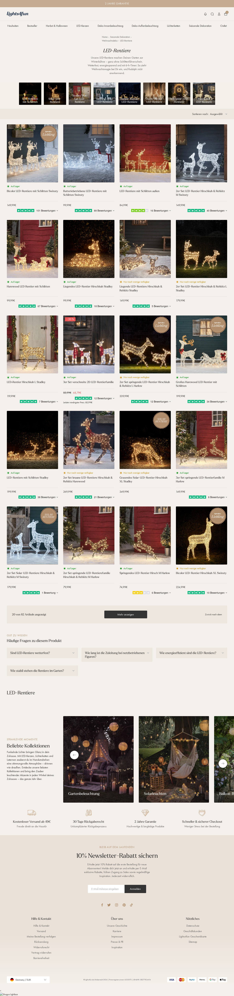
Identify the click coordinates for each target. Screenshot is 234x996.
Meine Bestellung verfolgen (41, 936)
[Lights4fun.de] (17, 14)
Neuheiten (13, 25)
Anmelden (135, 888)
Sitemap (193, 941)
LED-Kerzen (82, 25)
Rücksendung (41, 941)
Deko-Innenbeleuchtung (110, 25)
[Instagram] (116, 905)
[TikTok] (131, 905)
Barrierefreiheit (41, 958)
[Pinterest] (124, 905)
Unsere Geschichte (117, 925)
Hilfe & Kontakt (41, 925)
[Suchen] (212, 14)
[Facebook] (102, 905)
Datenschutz (192, 925)
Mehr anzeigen (125, 614)
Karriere (117, 931)
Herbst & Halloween (57, 25)
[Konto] (219, 14)
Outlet (223, 25)
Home (105, 36)
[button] (205, 14)
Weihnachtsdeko (110, 40)
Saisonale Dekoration (200, 25)
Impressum (117, 936)
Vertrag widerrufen (41, 952)
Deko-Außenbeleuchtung (145, 25)
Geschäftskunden (192, 931)
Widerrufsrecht (41, 947)
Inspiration (117, 947)
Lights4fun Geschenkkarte (193, 936)
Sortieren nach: (200, 114)
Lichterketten (173, 25)
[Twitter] (109, 905)
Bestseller (32, 25)
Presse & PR (117, 941)
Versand (41, 931)
